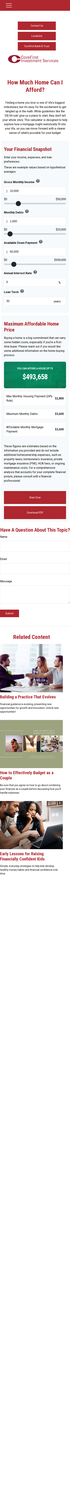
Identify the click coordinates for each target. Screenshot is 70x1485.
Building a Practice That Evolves (28, 696)
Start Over (35, 497)
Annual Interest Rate (20, 272)
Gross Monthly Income (22, 181)
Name (3, 536)
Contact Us (37, 25)
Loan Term (14, 291)
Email (3, 559)
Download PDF (35, 512)
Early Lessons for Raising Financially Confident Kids (22, 856)
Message (6, 581)
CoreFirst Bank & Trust (36, 46)
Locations (36, 35)
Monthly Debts (16, 212)
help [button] (38, 181)
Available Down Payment (23, 242)
